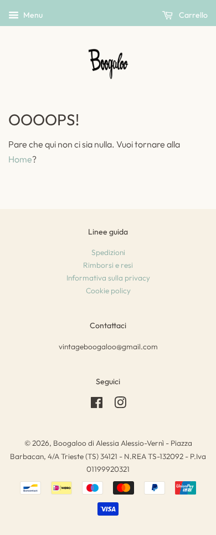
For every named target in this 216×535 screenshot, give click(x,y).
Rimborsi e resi (108, 265)
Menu (32, 15)
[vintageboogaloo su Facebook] (96, 405)
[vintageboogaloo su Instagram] (120, 405)
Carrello (192, 15)
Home (20, 159)
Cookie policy (108, 290)
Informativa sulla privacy (108, 278)
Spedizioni (108, 252)
